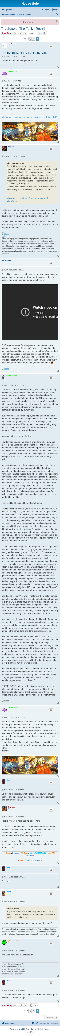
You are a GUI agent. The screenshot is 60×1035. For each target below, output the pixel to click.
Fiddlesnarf (13, 71)
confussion (12, 44)
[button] (30, 39)
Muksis (11, 146)
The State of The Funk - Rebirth (23, 28)
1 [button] (33, 38)
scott (9, 892)
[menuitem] (8, 10)
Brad (8, 780)
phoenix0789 (13, 941)
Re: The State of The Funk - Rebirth (24, 53)
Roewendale (6, 260)
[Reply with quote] (51, 46)
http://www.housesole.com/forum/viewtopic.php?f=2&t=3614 (29, 117)
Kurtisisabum (11, 376)
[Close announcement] (56, 21)
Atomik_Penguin (33, 860)
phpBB (21, 1029)
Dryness (11, 807)
